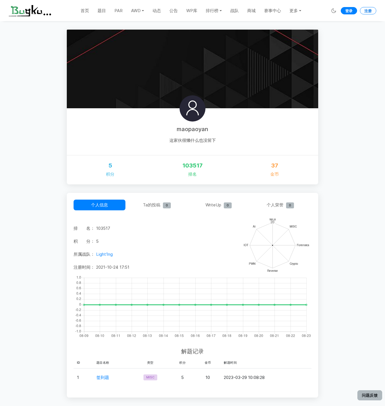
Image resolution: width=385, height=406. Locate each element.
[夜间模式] (334, 10)
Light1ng (104, 254)
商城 (251, 10)
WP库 (191, 10)
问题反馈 (370, 395)
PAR (118, 10)
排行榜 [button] (212, 10)
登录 (349, 10)
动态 (156, 10)
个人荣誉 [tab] (279, 205)
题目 (102, 10)
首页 (85, 10)
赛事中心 (272, 10)
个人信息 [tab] (99, 205)
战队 (234, 10)
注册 (368, 10)
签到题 (102, 377)
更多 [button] (293, 10)
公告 (173, 10)
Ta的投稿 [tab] (155, 205)
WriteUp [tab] (217, 205)
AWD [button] (136, 10)
